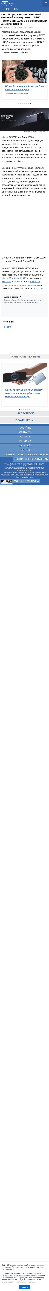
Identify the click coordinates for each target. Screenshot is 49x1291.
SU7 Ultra (38, 288)
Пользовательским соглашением (16, 1275)
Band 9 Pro (35, 281)
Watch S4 (6, 281)
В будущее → (24, 420)
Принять (24, 1287)
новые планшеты (10, 285)
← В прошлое (24, 413)
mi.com (7, 327)
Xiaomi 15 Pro (21, 278)
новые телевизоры (29, 285)
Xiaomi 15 (6, 278)
